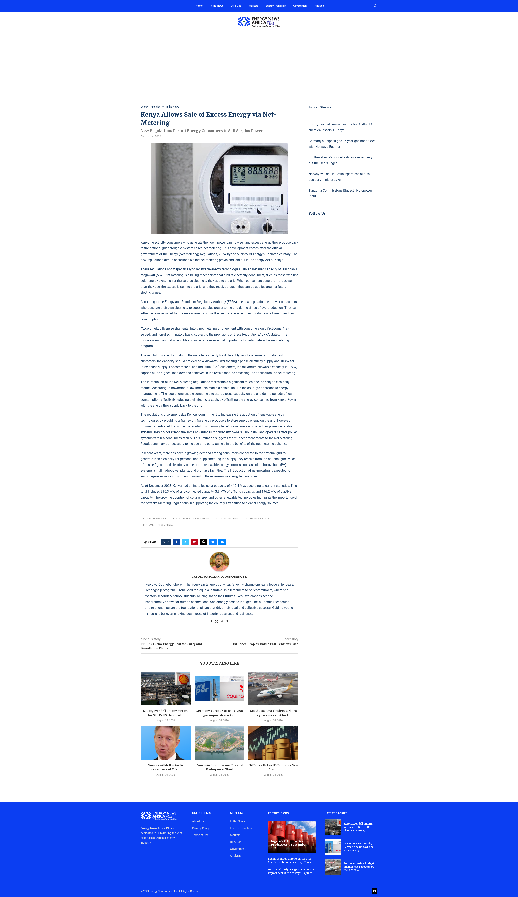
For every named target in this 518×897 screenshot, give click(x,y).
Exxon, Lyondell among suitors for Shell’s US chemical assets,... (358, 827)
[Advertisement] (259, 64)
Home (199, 5)
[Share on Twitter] (185, 542)
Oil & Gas (236, 5)
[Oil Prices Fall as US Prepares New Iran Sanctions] (273, 742)
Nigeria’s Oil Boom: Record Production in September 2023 (290, 844)
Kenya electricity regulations (191, 518)
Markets (253, 5)
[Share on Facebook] (176, 542)
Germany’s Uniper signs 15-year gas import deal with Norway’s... (359, 847)
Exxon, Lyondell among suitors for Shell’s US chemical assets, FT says (290, 860)
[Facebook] (374, 891)
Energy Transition (276, 5)
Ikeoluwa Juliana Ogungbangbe (219, 576)
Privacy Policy (201, 828)
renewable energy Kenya (158, 525)
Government (300, 5)
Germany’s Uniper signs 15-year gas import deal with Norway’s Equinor (291, 871)
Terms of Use (200, 835)
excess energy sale (154, 518)
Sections (237, 813)
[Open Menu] (142, 6)
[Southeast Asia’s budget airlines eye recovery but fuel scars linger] (273, 688)
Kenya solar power (257, 518)
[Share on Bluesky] (213, 542)
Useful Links (202, 813)
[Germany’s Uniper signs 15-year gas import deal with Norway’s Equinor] (220, 688)
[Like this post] (167, 542)
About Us (198, 821)
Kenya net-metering (228, 518)
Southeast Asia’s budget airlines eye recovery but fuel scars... (359, 867)
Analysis (320, 5)
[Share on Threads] (203, 542)
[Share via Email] (222, 542)
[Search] (375, 6)
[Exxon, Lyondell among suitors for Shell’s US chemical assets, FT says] (166, 688)
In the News (217, 5)
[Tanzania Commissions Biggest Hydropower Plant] (220, 742)
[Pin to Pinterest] (194, 542)
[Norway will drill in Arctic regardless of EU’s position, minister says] (166, 742)
